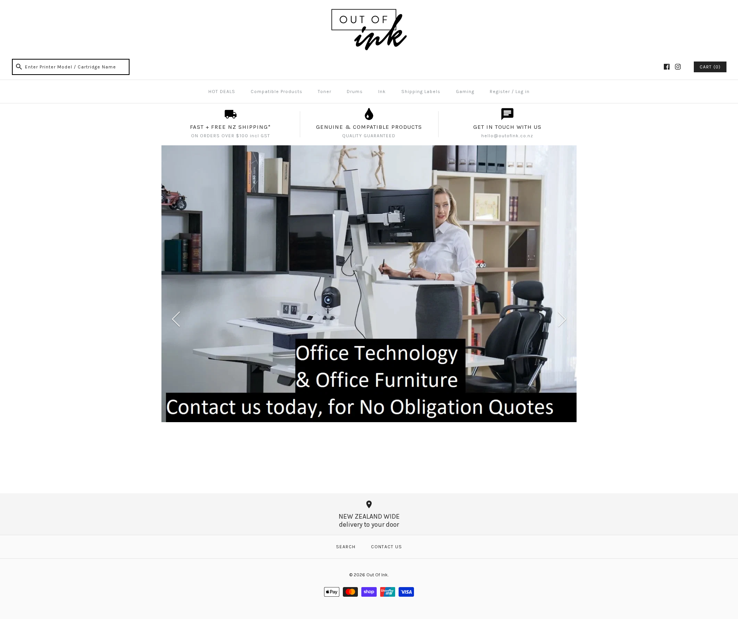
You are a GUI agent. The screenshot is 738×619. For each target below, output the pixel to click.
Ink (382, 91)
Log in (522, 91)
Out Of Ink (377, 574)
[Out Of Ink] (369, 12)
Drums (355, 91)
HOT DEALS (221, 91)
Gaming (465, 91)
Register (500, 91)
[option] (369, 283)
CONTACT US (386, 546)
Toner (324, 91)
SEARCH (346, 546)
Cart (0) (710, 67)
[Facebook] (667, 67)
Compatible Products (277, 91)
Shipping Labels (420, 91)
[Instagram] (678, 67)
